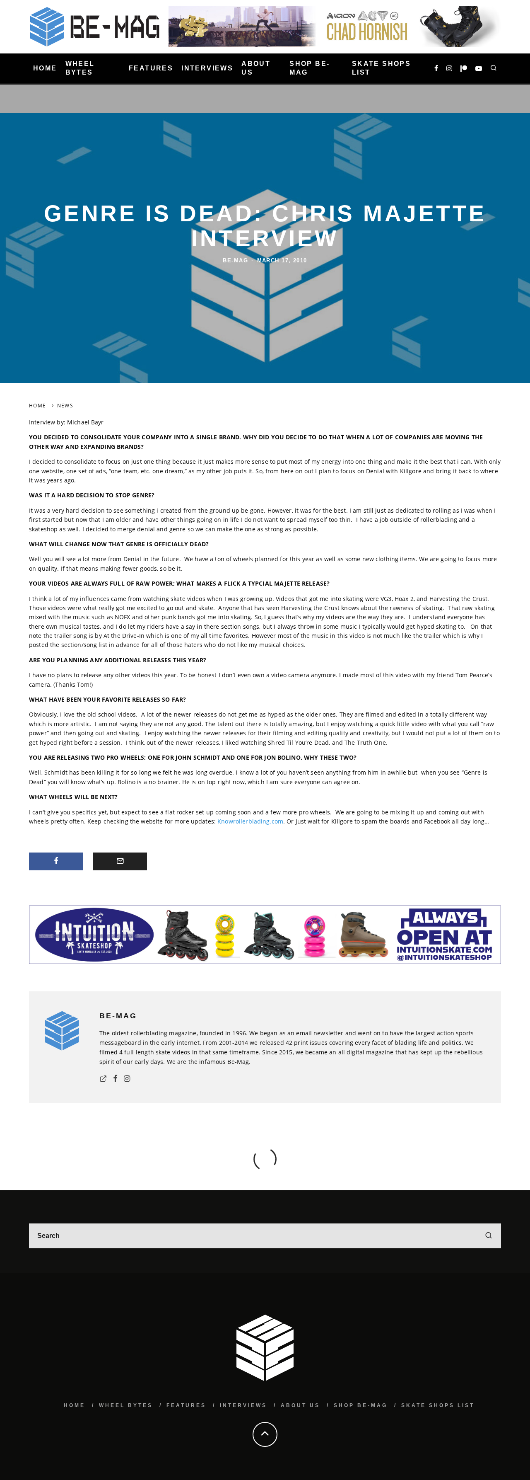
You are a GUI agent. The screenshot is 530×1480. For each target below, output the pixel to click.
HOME (45, 68)
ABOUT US (255, 68)
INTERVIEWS (207, 68)
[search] (488, 1235)
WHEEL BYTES (80, 68)
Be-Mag (235, 260)
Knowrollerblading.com (250, 821)
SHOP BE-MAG (309, 68)
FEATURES (151, 68)
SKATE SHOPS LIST (381, 68)
